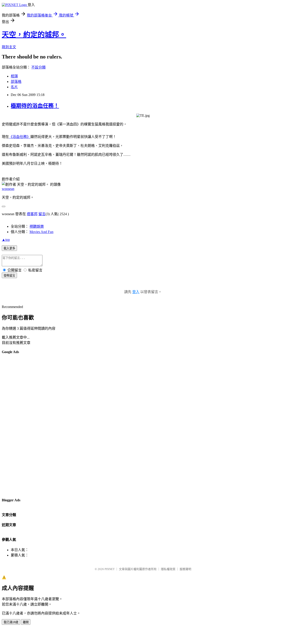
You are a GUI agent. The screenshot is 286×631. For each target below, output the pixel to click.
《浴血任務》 (19, 137)
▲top (6, 240)
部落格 (16, 81)
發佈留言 (9, 275)
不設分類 (38, 67)
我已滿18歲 (11, 622)
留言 (42, 214)
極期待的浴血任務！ (35, 106)
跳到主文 (9, 47)
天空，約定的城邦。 (34, 35)
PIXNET (110, 569)
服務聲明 (185, 569)
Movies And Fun (41, 232)
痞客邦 (32, 214)
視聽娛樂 (36, 226)
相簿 (14, 76)
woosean (8, 189)
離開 (26, 622)
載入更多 (9, 248)
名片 (14, 87)
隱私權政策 (168, 569)
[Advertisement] (20, 426)
